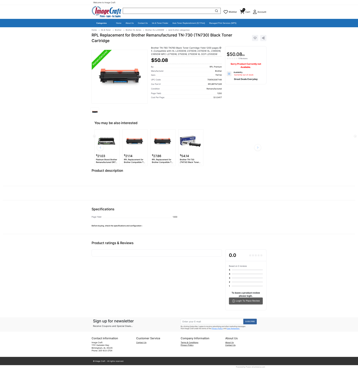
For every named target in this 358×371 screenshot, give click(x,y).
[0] (242, 12)
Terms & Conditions (189, 342)
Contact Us (143, 23)
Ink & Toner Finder (160, 23)
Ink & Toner (106, 30)
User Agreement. (233, 328)
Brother (118, 30)
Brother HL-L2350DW (154, 30)
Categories (101, 23)
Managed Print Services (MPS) (222, 23)
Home (118, 23)
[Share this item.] (263, 38)
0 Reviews (243, 58)
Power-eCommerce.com (255, 367)
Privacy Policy (217, 328)
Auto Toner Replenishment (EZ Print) (188, 23)
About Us (130, 23)
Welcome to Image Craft (104, 2)
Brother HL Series (133, 30)
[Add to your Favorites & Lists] (255, 38)
